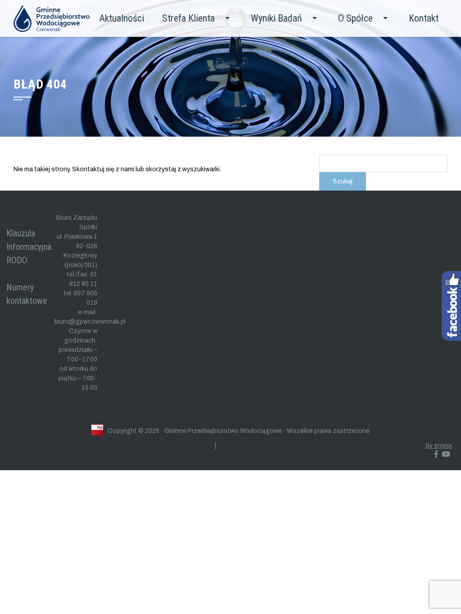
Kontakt (423, 18)
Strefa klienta (188, 18)
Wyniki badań (276, 18)
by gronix (439, 445)
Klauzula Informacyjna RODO (28, 247)
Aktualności (121, 18)
